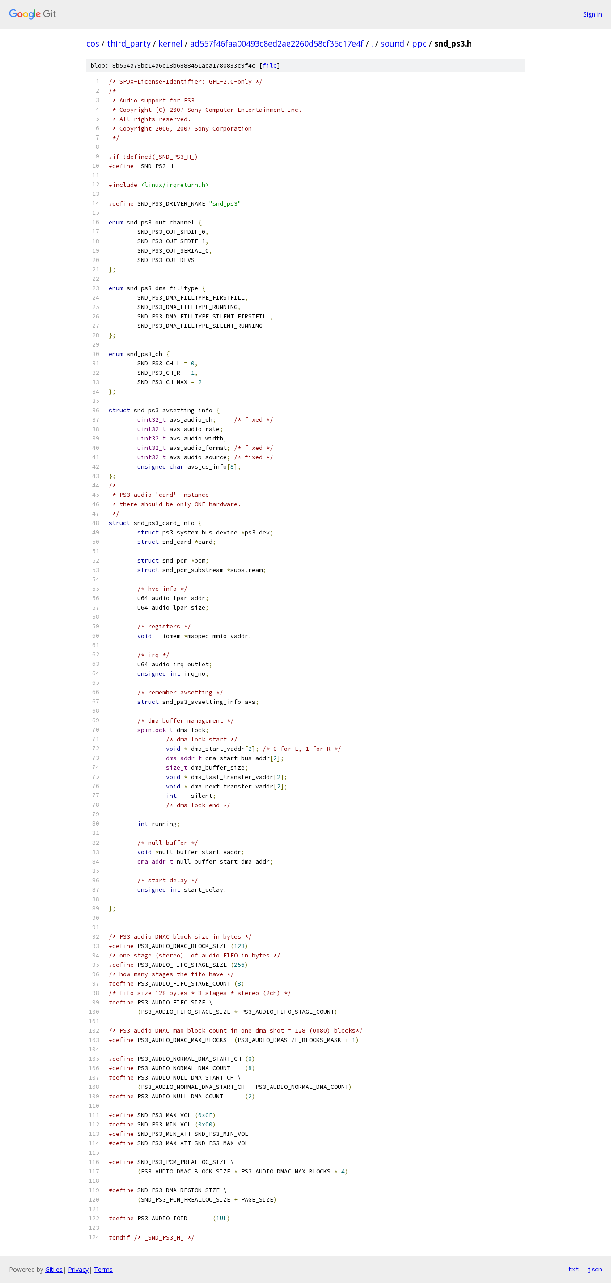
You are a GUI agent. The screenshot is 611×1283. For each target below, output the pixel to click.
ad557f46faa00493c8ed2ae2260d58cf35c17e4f (277, 43)
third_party (129, 43)
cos (92, 43)
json (595, 1269)
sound (392, 43)
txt (573, 1269)
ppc (419, 43)
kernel (170, 43)
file (270, 65)
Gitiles (54, 1269)
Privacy (78, 1269)
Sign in (592, 14)
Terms (103, 1269)
